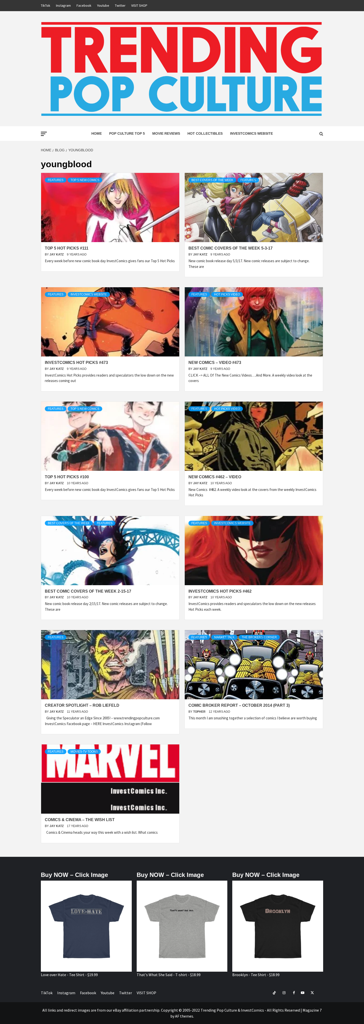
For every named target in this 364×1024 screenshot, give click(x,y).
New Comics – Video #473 (214, 362)
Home (96, 133)
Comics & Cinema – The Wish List (80, 820)
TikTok (45, 5)
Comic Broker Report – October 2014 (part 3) (239, 705)
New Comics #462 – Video (214, 477)
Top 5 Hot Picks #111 (66, 248)
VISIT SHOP (139, 5)
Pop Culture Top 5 (127, 133)
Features (55, 180)
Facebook (84, 5)
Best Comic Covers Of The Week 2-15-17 (88, 591)
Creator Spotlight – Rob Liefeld (82, 705)
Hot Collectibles (205, 133)
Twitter (120, 5)
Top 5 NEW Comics (85, 180)
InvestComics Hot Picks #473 (76, 362)
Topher (199, 711)
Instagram (63, 5)
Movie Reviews (166, 133)
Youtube (103, 5)
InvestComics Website (251, 133)
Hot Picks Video (227, 294)
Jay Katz (57, 254)
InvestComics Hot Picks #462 (220, 591)
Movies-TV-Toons (84, 751)
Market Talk (224, 637)
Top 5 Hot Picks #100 (67, 477)
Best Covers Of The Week (212, 180)
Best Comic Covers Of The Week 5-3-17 (230, 248)
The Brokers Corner (259, 637)
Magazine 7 (312, 1010)
